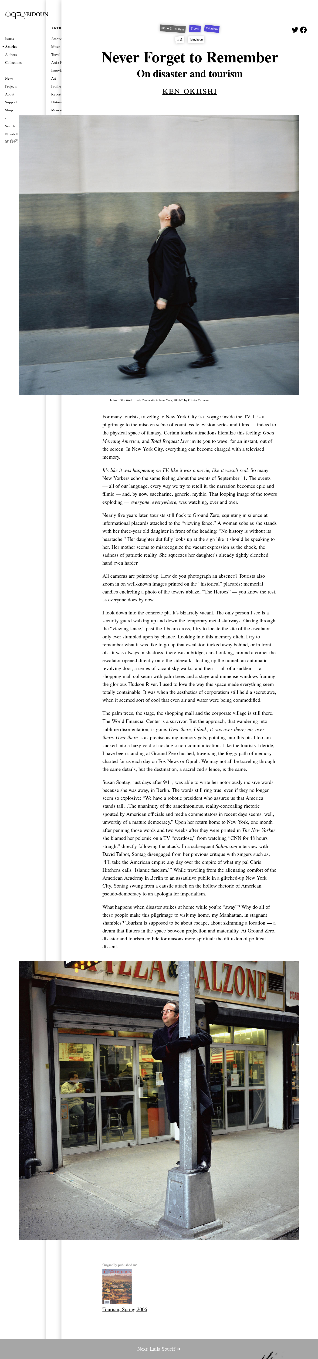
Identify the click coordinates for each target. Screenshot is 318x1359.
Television (196, 39)
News (9, 78)
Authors (11, 54)
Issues (9, 38)
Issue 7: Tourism (173, 28)
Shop (9, 109)
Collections (13, 62)
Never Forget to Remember (189, 56)
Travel (195, 29)
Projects (11, 86)
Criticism (212, 28)
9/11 (180, 39)
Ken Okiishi (189, 89)
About (9, 94)
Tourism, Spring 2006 (124, 1309)
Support (11, 101)
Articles (11, 46)
